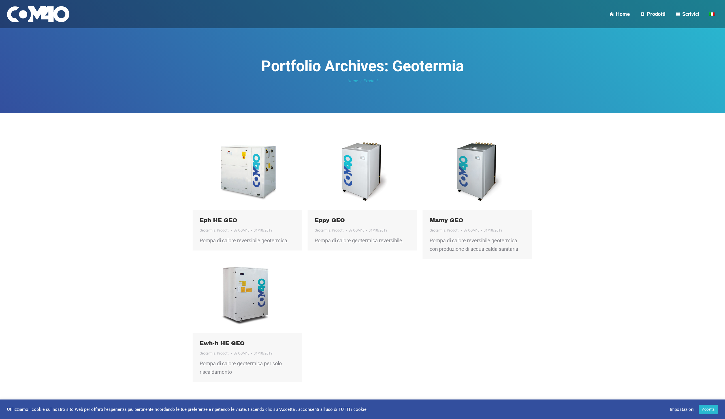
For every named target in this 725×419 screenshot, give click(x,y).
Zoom (239, 171)
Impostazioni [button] (682, 409)
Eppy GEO (330, 220)
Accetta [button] (708, 409)
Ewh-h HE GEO (222, 343)
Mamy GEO (446, 220)
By (242, 230)
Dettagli (255, 171)
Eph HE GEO (218, 220)
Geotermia (208, 230)
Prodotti (223, 230)
